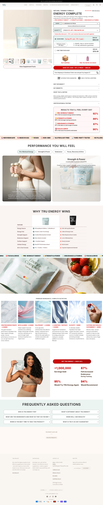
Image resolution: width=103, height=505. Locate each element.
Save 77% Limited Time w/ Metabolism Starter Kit (51, 1)
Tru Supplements (50, 493)
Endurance (58, 152)
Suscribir (85, 468)
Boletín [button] (75, 458)
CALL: (54, 462)
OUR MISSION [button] (36, 458)
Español (43, 490)
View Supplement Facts (27, 66)
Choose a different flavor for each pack (76, 26)
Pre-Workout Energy (26, 152)
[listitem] (5, 61)
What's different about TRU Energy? (75, 412)
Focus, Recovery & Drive (75, 152)
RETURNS (55, 476)
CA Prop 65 (52, 499)
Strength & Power (44, 152)
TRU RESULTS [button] (15, 458)
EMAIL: (54, 464)
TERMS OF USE (56, 469)
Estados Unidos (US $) (55, 490)
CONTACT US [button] (56, 458)
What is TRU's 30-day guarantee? (76, 422)
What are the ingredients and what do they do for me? (27, 417)
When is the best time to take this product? (27, 422)
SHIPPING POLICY (57, 479)
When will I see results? (75, 417)
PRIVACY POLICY (56, 473)
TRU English (88, 5)
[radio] (76, 39)
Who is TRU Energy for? (27, 412)
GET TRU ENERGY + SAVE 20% (72, 361)
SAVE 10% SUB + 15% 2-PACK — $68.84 (76, 68)
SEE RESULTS (15, 473)
